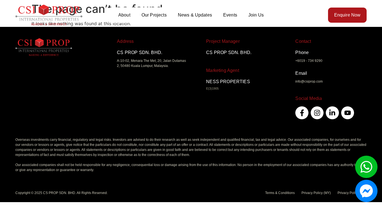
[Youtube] (347, 112)
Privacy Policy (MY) (316, 193)
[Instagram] (317, 112)
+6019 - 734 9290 (308, 61)
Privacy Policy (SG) (352, 193)
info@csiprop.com (309, 81)
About (124, 15)
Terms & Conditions (280, 193)
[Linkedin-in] (332, 112)
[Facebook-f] (301, 112)
